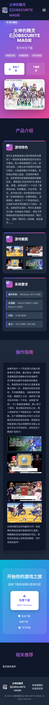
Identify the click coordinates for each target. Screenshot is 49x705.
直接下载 (16, 69)
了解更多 (36, 69)
